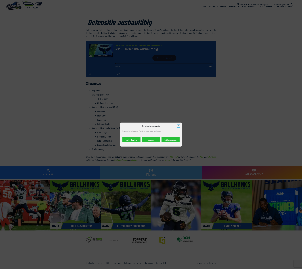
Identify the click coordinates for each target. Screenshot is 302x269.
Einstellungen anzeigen (170, 140)
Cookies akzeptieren (131, 140)
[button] (178, 126)
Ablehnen (151, 140)
